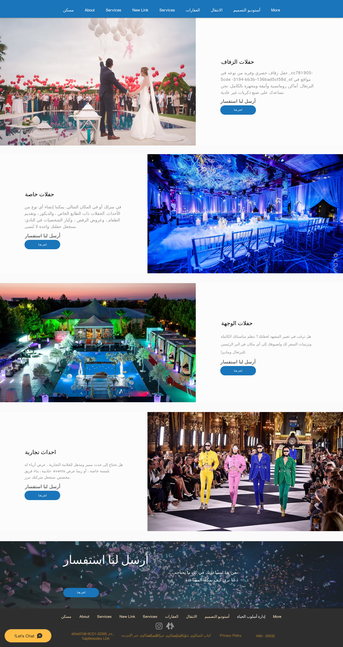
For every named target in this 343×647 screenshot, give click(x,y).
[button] (192, 10)
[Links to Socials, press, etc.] (170, 626)
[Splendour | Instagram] (159, 626)
